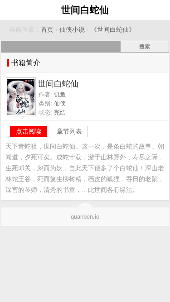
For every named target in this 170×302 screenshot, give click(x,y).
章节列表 (69, 131)
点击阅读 (28, 131)
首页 (47, 29)
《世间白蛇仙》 (113, 29)
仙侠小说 (72, 29)
